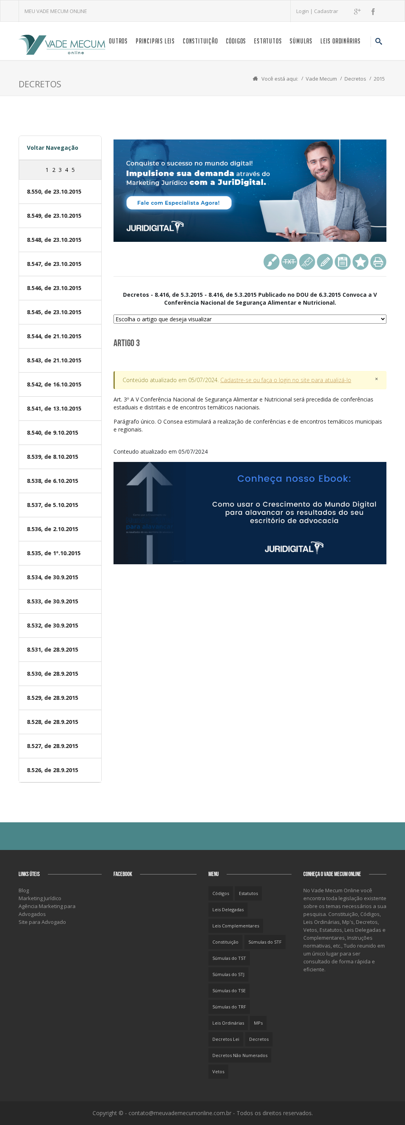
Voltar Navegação (52, 147)
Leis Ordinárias (340, 41)
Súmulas (301, 41)
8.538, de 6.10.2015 (52, 480)
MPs (258, 1023)
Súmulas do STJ (228, 974)
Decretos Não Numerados (239, 1055)
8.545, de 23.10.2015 (54, 312)
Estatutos (268, 41)
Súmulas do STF (265, 942)
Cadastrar (326, 11)
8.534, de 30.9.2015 (52, 577)
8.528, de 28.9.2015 (52, 722)
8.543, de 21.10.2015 (54, 360)
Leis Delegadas (228, 909)
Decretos (355, 78)
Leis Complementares (235, 926)
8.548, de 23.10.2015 (54, 239)
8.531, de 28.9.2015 (52, 649)
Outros (118, 41)
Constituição (200, 41)
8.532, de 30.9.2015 (52, 625)
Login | (305, 11)
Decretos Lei (225, 1039)
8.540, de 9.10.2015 (52, 432)
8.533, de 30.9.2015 (52, 601)
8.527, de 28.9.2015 (52, 746)
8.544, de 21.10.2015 (54, 336)
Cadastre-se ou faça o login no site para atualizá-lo (285, 380)
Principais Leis (155, 41)
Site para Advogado (42, 921)
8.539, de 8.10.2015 (52, 456)
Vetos (218, 1071)
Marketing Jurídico (40, 898)
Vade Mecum (321, 78)
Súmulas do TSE (229, 990)
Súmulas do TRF (229, 1007)
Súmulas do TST (229, 958)
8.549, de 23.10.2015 (54, 215)
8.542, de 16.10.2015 (54, 384)
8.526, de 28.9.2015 (52, 770)
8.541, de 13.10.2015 (54, 408)
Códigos (236, 41)
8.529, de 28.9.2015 (52, 697)
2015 (379, 78)
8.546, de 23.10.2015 (54, 288)
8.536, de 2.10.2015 (52, 529)
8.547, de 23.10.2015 (54, 264)
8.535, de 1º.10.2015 (54, 553)
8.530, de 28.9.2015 (52, 673)
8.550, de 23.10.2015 (54, 191)
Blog (24, 890)
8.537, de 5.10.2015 (52, 505)
